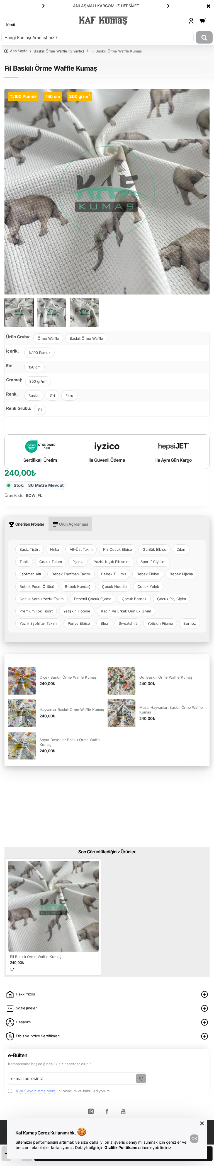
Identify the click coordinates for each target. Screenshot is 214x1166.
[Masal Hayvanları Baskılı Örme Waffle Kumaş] (121, 713)
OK (194, 1138)
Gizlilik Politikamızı (122, 1147)
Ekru (69, 395)
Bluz (104, 623)
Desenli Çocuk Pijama (92, 599)
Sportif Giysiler (153, 561)
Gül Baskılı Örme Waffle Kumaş (166, 677)
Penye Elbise (79, 623)
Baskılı (33, 395)
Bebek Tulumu (113, 574)
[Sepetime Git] (202, 21)
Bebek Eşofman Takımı (71, 574)
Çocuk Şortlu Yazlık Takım (42, 599)
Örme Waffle (48, 338)
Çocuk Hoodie (114, 586)
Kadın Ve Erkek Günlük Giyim (126, 611)
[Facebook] (107, 1111)
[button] (43, 5)
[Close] (208, 6)
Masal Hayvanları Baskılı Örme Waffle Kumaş (171, 709)
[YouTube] (123, 1111)
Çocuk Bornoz (134, 599)
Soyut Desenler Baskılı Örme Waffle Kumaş (70, 742)
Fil (40, 410)
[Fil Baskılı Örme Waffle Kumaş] (53, 906)
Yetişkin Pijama (160, 623)
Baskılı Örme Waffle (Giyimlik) (59, 51)
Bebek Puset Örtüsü (37, 586)
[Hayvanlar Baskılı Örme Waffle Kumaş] (22, 713)
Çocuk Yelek (148, 586)
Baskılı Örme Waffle (86, 338)
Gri (52, 395)
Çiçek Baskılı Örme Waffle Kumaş (68, 677)
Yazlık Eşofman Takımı (38, 623)
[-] (6, 1153)
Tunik (24, 561)
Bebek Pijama (181, 574)
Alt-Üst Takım (81, 549)
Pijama (77, 561)
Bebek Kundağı (78, 586)
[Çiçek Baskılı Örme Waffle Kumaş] (22, 681)
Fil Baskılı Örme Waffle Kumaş (35, 956)
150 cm (34, 367)
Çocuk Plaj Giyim (171, 599)
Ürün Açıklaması (73, 524)
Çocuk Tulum (50, 561)
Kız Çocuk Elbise (117, 549)
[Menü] (11, 21)
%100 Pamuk (39, 352)
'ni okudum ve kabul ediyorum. (63, 1091)
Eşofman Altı (30, 574)
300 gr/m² (38, 381)
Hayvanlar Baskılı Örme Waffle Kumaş (72, 709)
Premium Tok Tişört (36, 611)
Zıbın (181, 549)
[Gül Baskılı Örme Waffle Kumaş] (121, 681)
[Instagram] (91, 1111)
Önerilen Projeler (29, 524)
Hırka (54, 549)
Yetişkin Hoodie (76, 611)
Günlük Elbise (154, 549)
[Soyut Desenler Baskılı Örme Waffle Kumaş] (22, 746)
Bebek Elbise (148, 574)
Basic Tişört (30, 549)
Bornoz (189, 623)
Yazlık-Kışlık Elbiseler (112, 561)
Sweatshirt (128, 623)
